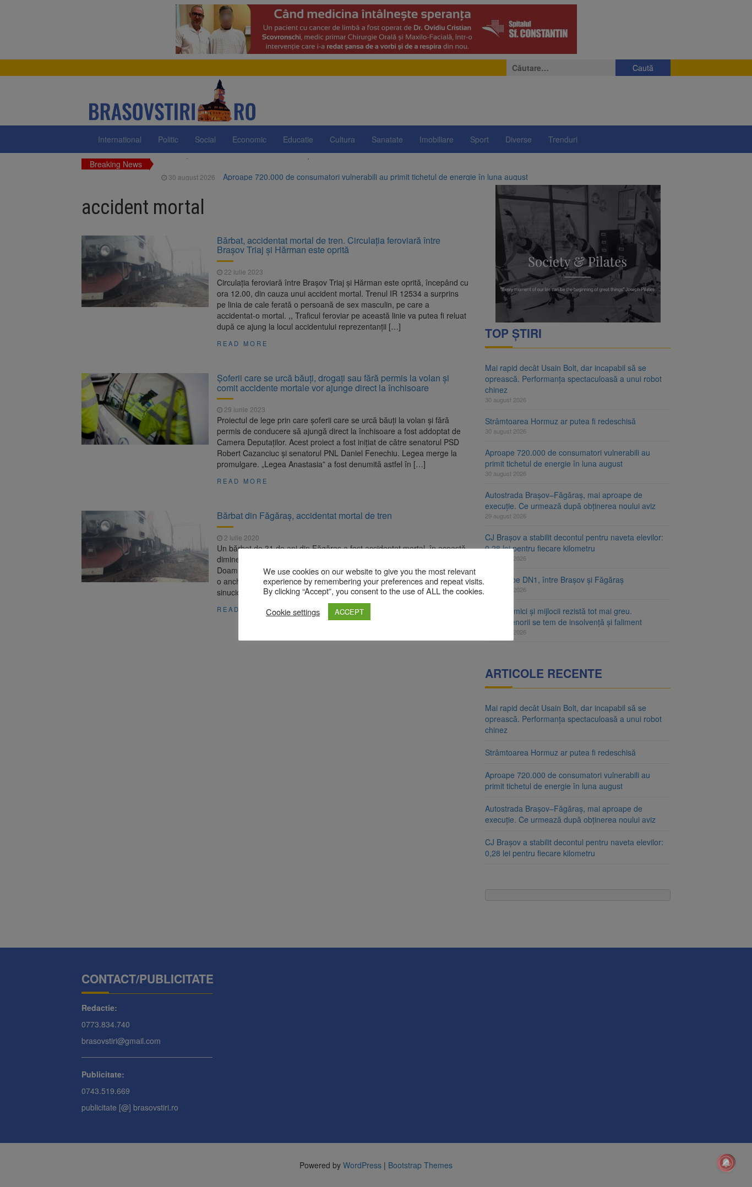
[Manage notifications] (726, 1163)
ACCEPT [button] (349, 611)
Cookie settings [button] (293, 612)
